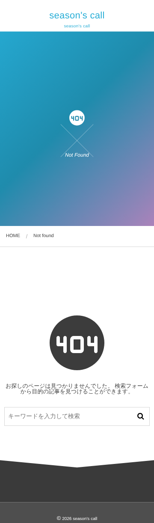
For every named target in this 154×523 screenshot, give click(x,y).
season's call (77, 15)
